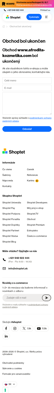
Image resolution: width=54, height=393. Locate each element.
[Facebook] (6, 328)
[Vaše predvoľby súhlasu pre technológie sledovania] (5, 390)
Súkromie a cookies (12, 368)
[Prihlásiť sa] (46, 298)
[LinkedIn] (6, 336)
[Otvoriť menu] (47, 17)
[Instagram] (15, 328)
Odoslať (27, 128)
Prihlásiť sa (45, 10)
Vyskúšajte (34, 17)
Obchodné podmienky (13, 363)
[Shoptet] (13, 17)
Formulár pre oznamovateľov (16, 374)
